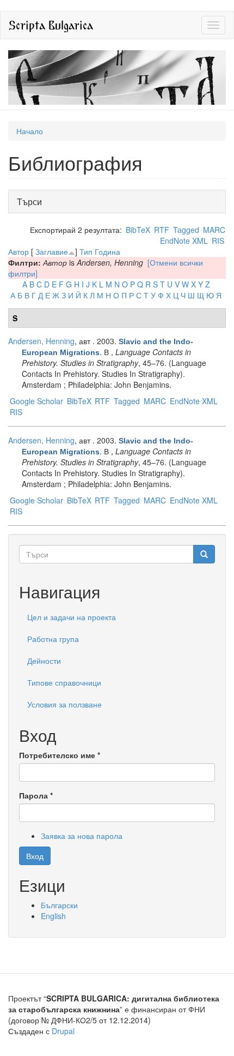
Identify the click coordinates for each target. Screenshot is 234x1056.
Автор (18, 251)
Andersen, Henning (41, 340)
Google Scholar (36, 400)
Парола (36, 795)
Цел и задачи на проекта (71, 616)
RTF (161, 229)
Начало (29, 130)
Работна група (53, 638)
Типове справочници (64, 682)
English (53, 915)
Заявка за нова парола (81, 835)
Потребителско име (59, 754)
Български (59, 904)
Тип (86, 251)
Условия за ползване (64, 704)
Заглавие (51, 251)
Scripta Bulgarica (51, 24)
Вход (35, 855)
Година (107, 251)
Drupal (63, 1030)
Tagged (186, 229)
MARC (214, 229)
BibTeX (138, 229)
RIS (218, 240)
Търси (32, 201)
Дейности (44, 660)
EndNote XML (184, 240)
